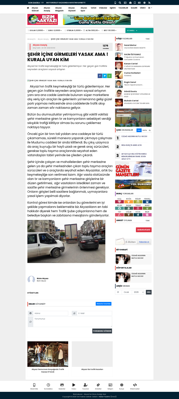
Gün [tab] (139, 130)
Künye (121, 389)
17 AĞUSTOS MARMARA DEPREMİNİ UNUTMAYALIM (137, 67)
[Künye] (144, 2)
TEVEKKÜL (127, 75)
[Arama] (120, 2)
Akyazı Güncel (35, 9)
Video (73, 389)
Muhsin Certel (131, 100)
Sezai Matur (130, 45)
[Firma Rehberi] (130, 2)
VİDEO (143, 8)
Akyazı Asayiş (47, 9)
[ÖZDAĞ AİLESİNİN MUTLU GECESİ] (123, 259)
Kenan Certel (131, 63)
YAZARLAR (123, 8)
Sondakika (48, 389)
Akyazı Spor (84, 9)
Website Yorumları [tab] (103, 304)
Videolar (103, 8)
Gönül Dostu (130, 91)
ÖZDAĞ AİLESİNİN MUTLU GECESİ (132, 138)
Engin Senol (130, 82)
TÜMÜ (148, 39)
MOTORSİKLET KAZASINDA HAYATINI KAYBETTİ (65, 2)
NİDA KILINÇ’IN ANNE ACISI (129, 147)
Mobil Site (34, 389)
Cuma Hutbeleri (132, 73)
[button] (150, 8)
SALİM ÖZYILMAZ (132, 54)
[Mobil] (115, 2)
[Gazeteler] (139, 2)
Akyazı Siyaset (72, 9)
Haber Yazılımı (104, 396)
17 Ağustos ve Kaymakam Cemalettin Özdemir (134, 58)
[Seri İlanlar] (135, 2)
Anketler (98, 389)
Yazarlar (85, 389)
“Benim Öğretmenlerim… (133, 85)
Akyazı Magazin (59, 9)
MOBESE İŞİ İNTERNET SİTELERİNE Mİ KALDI (137, 95)
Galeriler (62, 389)
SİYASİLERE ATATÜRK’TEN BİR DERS (136, 103)
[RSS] (149, 2)
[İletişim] (125, 2)
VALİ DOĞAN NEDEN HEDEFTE (135, 48)
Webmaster (135, 389)
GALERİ (134, 8)
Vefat (93, 8)
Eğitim (113, 8)
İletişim (110, 389)
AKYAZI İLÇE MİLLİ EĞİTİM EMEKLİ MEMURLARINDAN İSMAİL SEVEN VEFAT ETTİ (131, 156)
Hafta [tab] (145, 130)
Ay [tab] (150, 130)
